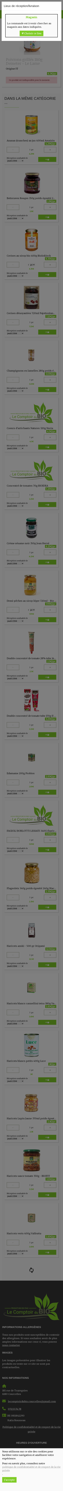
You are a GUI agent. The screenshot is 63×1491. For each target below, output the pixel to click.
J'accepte (9, 1479)
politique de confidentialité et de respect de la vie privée (31, 1468)
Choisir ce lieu (32, 33)
